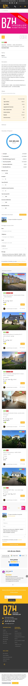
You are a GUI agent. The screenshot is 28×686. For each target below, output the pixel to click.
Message (3, 251)
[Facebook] (10, 3)
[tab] (3, 37)
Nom (3, 228)
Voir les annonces (23, 214)
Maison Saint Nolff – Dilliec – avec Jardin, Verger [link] (13, 490)
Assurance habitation (6, 199)
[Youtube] (17, 3)
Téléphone (4, 234)
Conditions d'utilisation (21, 261)
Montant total (5, 170)
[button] (20, 6)
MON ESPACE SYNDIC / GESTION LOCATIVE (8, 0)
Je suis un (4, 246)
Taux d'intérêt (5, 182)
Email (3, 240)
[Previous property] (5, 508)
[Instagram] (14, 3)
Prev (9, 508)
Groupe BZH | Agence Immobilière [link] (11, 308)
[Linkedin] (12, 3)
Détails (22, 304)
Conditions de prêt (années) (8, 188)
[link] (14, 282)
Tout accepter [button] (15, 683)
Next (19, 508)
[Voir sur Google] (3, 572)
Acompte (3, 176)
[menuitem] (4, 664)
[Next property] (23, 508)
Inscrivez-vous (12, 600)
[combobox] (14, 248)
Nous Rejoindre (22, 0)
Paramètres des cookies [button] (6, 683)
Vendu (3, 42)
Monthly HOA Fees (5, 205)
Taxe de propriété (5, 193)
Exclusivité (19, 274)
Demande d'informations (14, 264)
